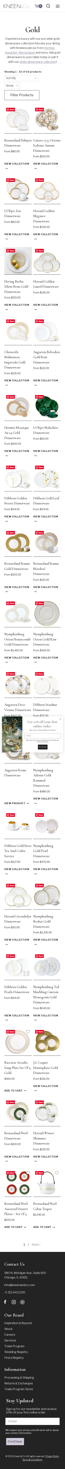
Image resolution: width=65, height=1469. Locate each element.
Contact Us (14, 1264)
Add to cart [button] (13, 1090)
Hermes (49, 48)
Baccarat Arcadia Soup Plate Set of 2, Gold (17, 1067)
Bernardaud (26, 52)
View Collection (16, 164)
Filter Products (21, 95)
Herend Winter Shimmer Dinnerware (43, 1138)
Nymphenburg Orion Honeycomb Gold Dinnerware (17, 639)
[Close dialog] (60, 719)
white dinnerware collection (38, 62)
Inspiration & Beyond (18, 1323)
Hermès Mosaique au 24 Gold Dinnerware (16, 433)
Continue (15, 1441)
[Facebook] (5, 1302)
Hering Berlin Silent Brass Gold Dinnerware (16, 286)
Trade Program (14, 1346)
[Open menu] (57, 6)
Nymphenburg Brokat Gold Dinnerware (43, 921)
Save (12, 109)
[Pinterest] (22, 1302)
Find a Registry (14, 1357)
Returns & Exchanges (18, 1383)
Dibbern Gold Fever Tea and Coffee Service (18, 851)
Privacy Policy (52, 1456)
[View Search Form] (48, 6)
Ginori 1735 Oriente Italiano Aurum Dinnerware (47, 145)
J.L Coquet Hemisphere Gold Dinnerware (45, 1067)
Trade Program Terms (18, 1389)
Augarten (11, 52)
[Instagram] (13, 1302)
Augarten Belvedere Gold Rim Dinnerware (46, 357)
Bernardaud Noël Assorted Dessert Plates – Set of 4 (16, 1209)
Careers (9, 1334)
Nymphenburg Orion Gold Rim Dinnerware (44, 639)
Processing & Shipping (19, 1377)
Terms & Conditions (32, 1459)
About (8, 1329)
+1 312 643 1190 (14, 1292)
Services (10, 1340)
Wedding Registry (16, 1352)
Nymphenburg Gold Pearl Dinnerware (43, 851)
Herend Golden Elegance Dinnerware (44, 216)
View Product (14, 803)
